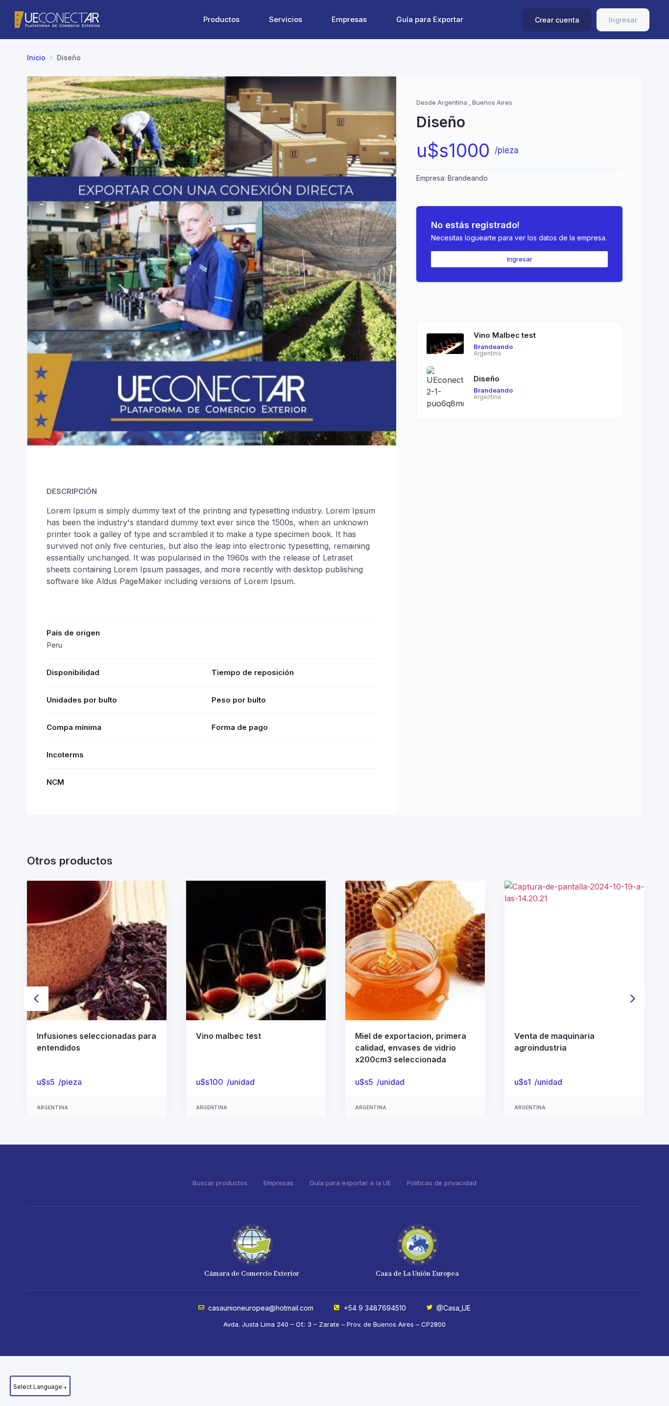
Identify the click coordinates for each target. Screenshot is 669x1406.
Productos (221, 19)
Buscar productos (219, 1183)
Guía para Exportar (429, 19)
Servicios (285, 19)
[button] (36, 998)
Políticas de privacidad (442, 1183)
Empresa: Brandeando (452, 178)
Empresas (349, 19)
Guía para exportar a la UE (350, 1183)
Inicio (36, 57)
